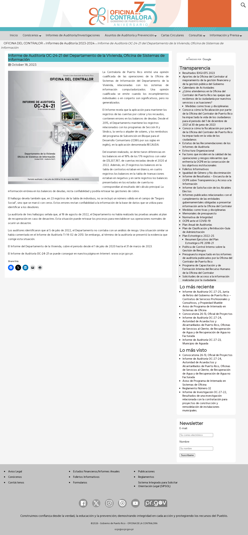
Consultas (195, 35)
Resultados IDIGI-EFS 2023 (198, 73)
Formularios (80, 482)
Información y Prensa (224, 35)
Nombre (184, 442)
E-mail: (184, 428)
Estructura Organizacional (198, 151)
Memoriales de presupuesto (199, 213)
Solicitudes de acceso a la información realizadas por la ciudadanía (205, 278)
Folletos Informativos (195, 169)
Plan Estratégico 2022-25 (198, 236)
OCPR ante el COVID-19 (196, 221)
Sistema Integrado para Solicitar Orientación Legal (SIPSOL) (158, 484)
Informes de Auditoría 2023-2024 (70, 43)
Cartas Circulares (172, 35)
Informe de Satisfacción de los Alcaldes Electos (206, 190)
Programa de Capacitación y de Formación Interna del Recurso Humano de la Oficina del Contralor (206, 269)
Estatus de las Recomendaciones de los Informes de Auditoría (206, 145)
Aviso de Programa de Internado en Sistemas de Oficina (204, 308)
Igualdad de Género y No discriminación (206, 173)
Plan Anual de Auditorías (197, 225)
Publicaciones (146, 471)
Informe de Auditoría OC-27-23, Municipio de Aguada (201, 342)
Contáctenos (16, 482)
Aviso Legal (15, 471)
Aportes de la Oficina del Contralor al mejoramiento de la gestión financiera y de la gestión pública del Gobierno (206, 80)
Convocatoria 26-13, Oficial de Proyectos (207, 314)
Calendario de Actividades (198, 88)
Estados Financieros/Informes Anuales (96, 471)
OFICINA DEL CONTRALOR (23, 43)
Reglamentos (146, 477)
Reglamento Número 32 (196, 388)
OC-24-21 (43, 253)
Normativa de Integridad (197, 217)
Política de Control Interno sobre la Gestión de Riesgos (203, 249)
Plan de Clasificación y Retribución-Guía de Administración (206, 230)
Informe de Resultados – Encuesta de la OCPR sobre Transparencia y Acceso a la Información (206, 180)
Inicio (14, 35)
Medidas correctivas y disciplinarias (207, 106)
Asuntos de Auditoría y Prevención (129, 35)
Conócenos (30, 35)
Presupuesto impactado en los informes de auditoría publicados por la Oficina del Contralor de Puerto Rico (207, 258)
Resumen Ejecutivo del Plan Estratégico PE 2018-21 (201, 241)
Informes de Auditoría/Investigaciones (73, 35)
